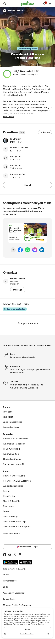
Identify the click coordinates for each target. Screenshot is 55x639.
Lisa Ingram (15, 139)
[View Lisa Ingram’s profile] (5, 140)
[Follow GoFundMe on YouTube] (9, 554)
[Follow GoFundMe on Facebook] (4, 554)
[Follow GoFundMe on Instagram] (20, 554)
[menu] (50, 3)
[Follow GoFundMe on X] (14, 554)
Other (27, 304)
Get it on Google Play (10, 562)
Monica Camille (17, 278)
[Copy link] (13, 250)
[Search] (4, 3)
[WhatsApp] (27, 250)
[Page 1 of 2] (27, 61)
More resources (10, 533)
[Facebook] (20, 250)
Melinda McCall (17, 174)
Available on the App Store (25, 562)
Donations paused (28, 49)
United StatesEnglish (28, 547)
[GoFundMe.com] (27, 3)
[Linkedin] (41, 250)
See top (46, 132)
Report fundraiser (29, 323)
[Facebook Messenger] (34, 250)
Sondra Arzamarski (19, 148)
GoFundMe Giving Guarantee (24, 388)
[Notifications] (44, 3)
